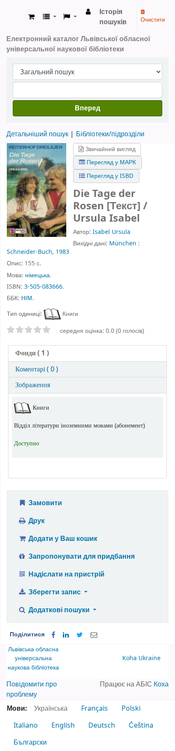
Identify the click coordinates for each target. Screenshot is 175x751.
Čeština (141, 725)
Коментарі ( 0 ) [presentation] (36, 369)
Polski (131, 708)
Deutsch (101, 725)
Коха (161, 684)
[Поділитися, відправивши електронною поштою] (94, 635)
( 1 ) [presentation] (32, 353)
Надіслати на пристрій (65, 574)
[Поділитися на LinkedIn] (66, 635)
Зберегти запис (54, 592)
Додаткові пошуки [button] (59, 610)
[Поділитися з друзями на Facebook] (53, 635)
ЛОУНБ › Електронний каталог (16, 17)
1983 (62, 252)
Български (30, 742)
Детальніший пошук (37, 134)
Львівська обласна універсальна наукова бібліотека (33, 658)
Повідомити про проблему (31, 689)
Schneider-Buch (29, 252)
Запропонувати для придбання (81, 556)
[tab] (87, 353)
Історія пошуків (113, 17)
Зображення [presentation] (32, 385)
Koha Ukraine (141, 658)
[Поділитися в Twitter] (80, 635)
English (63, 725)
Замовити (44, 503)
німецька (37, 275)
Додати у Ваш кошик (62, 539)
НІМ (26, 298)
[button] (31, 16)
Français (94, 708)
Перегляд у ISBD (109, 176)
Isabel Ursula (111, 232)
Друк (36, 521)
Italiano (26, 725)
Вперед (87, 108)
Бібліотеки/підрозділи (110, 134)
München (122, 243)
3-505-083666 (43, 286)
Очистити (153, 20)
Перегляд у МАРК (110, 162)
